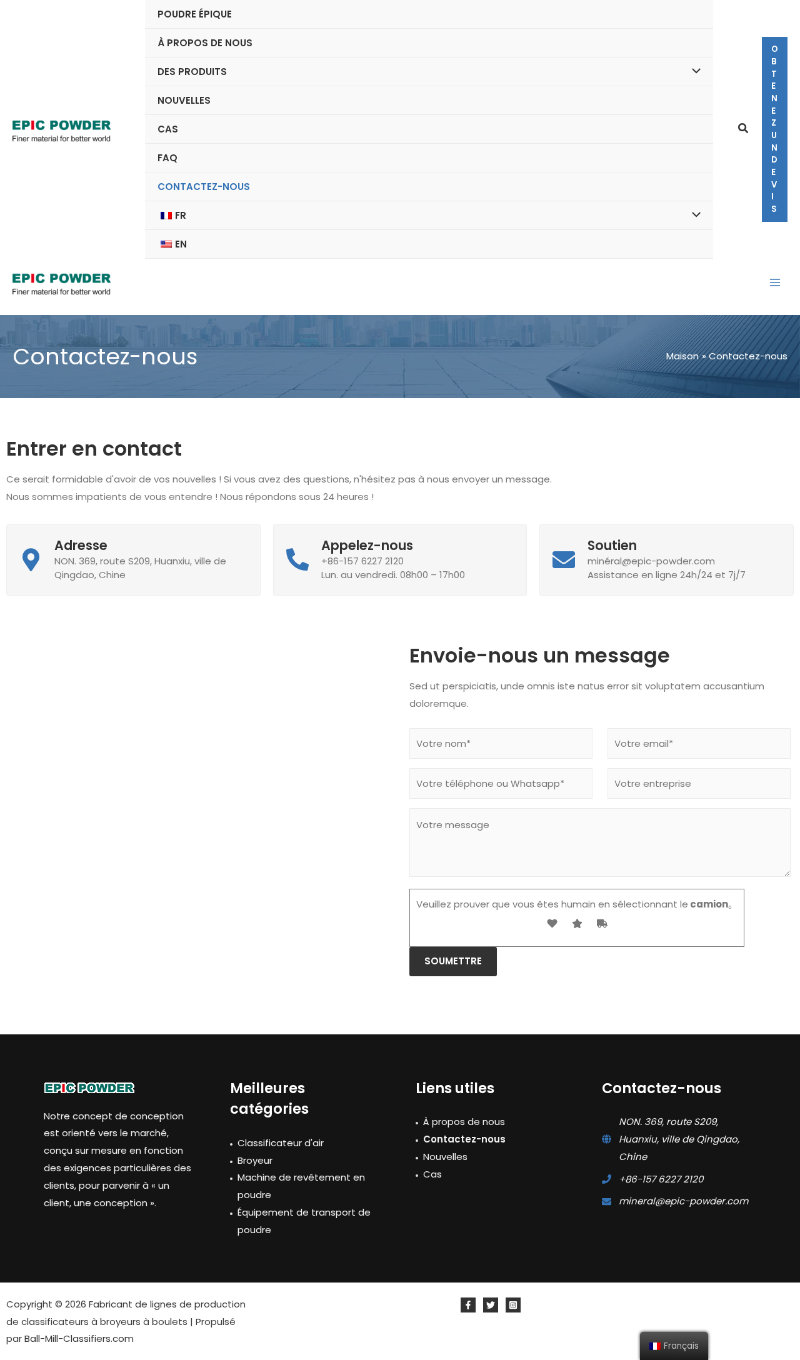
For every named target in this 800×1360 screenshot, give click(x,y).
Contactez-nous (464, 1139)
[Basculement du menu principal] (775, 283)
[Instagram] (513, 1305)
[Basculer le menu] (693, 72)
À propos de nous (464, 1121)
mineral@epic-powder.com (683, 1201)
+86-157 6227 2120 (661, 1179)
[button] (743, 129)
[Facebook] (468, 1305)
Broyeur (255, 1160)
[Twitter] (490, 1305)
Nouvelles (445, 1156)
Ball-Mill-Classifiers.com (79, 1338)
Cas (432, 1174)
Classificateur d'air (281, 1142)
